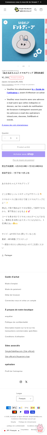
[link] (23, 160)
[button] (5, 9)
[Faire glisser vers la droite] (29, 66)
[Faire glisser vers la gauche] (18, 66)
